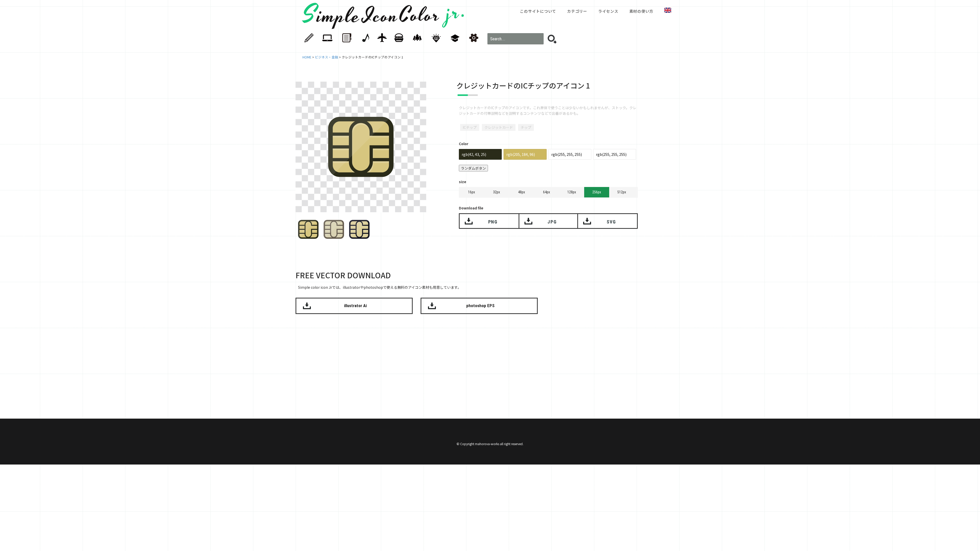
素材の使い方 (641, 11)
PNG (493, 221)
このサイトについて (538, 11)
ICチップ (470, 127)
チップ (526, 127)
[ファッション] (437, 38)
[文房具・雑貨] (312, 38)
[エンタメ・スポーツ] (365, 38)
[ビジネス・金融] (348, 38)
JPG (552, 221)
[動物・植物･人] (419, 38)
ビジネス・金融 (326, 57)
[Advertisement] (700, 164)
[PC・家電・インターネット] (330, 38)
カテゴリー (577, 11)
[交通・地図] (383, 38)
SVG (611, 221)
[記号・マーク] (473, 38)
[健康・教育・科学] (455, 38)
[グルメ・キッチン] (401, 38)
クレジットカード (498, 127)
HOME (306, 57)
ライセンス (608, 11)
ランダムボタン (473, 168)
